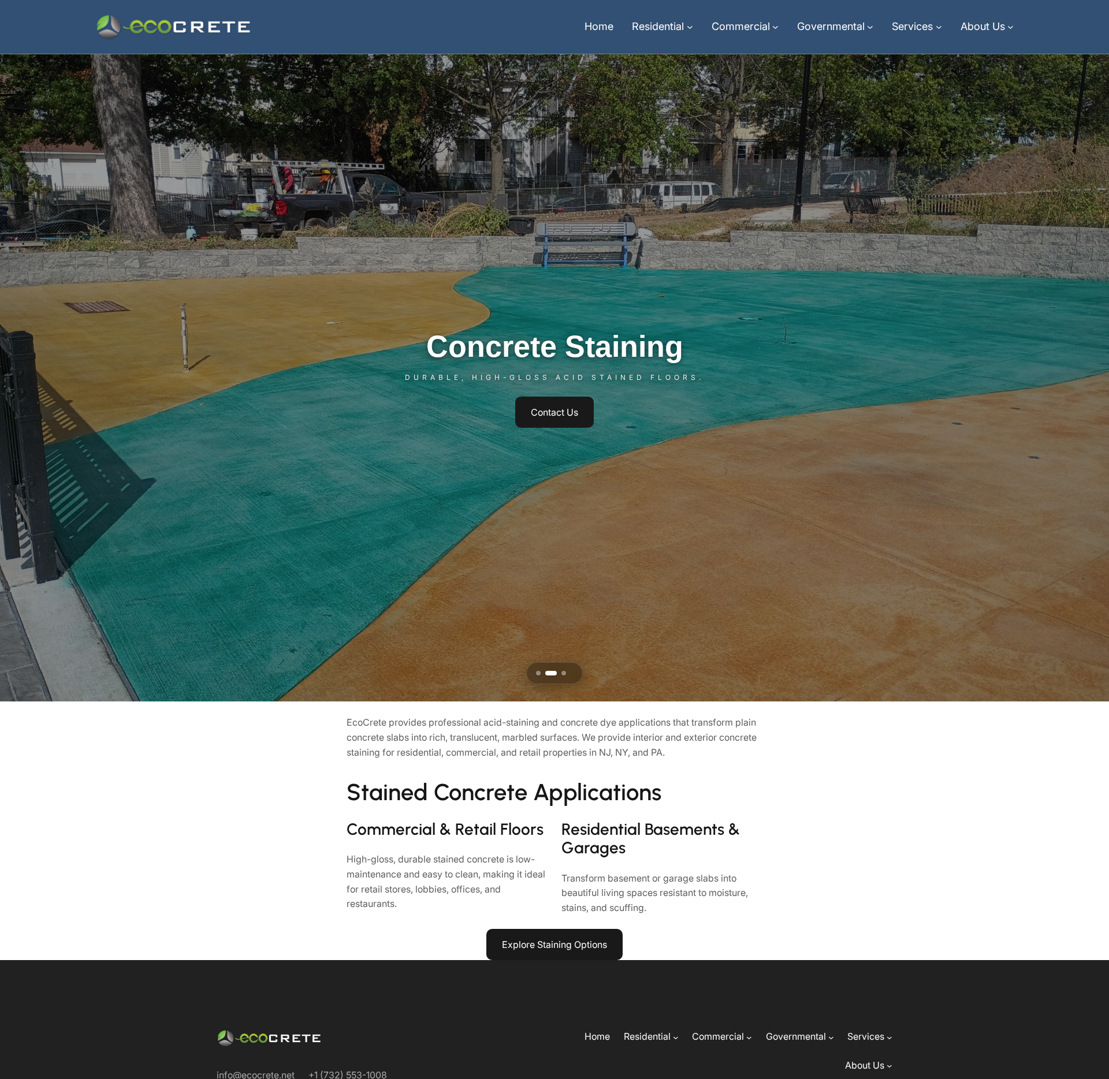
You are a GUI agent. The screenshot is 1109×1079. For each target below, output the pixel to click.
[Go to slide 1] (538, 673)
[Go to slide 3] (560, 673)
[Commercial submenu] (775, 27)
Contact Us (554, 412)
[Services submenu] (939, 27)
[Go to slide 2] (547, 673)
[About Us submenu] (1010, 27)
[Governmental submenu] (870, 27)
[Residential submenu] (690, 27)
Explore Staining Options (554, 944)
